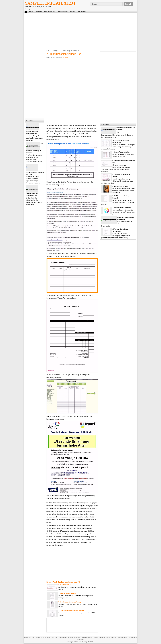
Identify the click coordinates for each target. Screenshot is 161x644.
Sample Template (99, 637)
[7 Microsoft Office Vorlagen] (106, 213)
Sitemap (72, 11)
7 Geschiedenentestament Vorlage (70, 602)
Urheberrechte (63, 11)
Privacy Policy (82, 11)
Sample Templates (74, 637)
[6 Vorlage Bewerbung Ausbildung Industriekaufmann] (106, 165)
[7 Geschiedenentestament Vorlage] (52, 608)
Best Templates (87, 637)
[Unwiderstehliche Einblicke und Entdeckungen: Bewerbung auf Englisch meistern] (31, 168)
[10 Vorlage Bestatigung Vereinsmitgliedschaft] (106, 235)
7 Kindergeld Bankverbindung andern (71, 610)
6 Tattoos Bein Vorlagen (120, 186)
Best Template (122, 637)
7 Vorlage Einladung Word (67, 593)
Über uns (39, 11)
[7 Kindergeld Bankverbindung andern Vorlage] (52, 616)
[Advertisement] (80, 30)
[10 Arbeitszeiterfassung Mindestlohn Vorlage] (106, 146)
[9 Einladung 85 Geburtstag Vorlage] (106, 180)
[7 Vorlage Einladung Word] (52, 599)
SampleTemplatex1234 (50, 3)
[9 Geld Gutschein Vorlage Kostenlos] (106, 202)
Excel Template (111, 637)
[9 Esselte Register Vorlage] (106, 158)
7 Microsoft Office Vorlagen (121, 208)
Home (31, 11)
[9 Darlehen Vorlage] (52, 589)
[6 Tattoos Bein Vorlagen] (106, 192)
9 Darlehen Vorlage (64, 585)
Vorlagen (55, 51)
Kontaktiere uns (49, 11)
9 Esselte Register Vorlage (121, 152)
